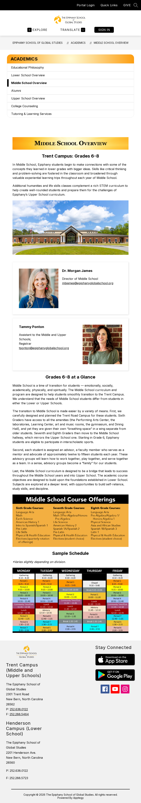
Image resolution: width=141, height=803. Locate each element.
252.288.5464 (19, 714)
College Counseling (24, 106)
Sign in (104, 30)
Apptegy (78, 797)
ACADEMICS (78, 42)
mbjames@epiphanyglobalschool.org (87, 283)
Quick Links (109, 5)
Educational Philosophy (27, 67)
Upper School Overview (28, 98)
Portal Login (86, 5)
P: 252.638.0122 (17, 770)
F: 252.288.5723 (17, 778)
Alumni (16, 90)
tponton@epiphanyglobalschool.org (44, 348)
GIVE (127, 5)
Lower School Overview (28, 75)
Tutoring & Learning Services (31, 114)
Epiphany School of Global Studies (38, 42)
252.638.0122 (19, 709)
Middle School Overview (111, 42)
